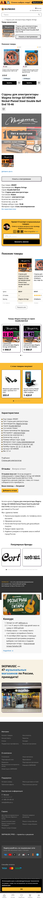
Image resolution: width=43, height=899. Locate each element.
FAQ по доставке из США (30, 782)
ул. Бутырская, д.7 (35, 10)
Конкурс (25, 741)
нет (31, 444)
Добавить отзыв (10, 490)
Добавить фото (7, 171)
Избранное (21, 897)
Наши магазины (27, 757)
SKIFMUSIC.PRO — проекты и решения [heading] (18, 834)
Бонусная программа (29, 744)
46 (30, 446)
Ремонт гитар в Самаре (9, 828)
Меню (38, 897)
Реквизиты (5, 762)
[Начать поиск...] (39, 14)
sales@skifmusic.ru (7, 802)
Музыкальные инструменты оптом (10, 765)
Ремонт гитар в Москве (29, 821)
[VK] (21, 231)
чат (37, 231)
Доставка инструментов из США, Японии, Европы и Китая (10, 817)
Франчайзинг (26, 759)
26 (24, 446)
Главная (4, 897)
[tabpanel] (21, 437)
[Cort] (11, 557)
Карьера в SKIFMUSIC (29, 765)
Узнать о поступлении (28, 37)
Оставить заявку (7, 782)
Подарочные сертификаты (10, 744)
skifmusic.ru (23, 623)
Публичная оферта (8, 784)
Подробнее (7, 651)
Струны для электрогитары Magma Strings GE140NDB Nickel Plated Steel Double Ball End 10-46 (27, 29)
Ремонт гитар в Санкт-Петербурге (9, 824)
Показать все (21, 307)
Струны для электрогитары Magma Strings (21, 20)
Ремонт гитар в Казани (29, 824)
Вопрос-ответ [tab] (19, 468)
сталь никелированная (25, 442)
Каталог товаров (7, 735)
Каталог (13, 897)
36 (27, 446)
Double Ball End (13, 190)
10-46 (23, 440)
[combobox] (21, 14)
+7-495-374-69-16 (8, 799)
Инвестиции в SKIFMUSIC (9, 769)
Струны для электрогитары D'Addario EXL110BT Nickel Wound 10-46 (30, 71)
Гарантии (25, 738)
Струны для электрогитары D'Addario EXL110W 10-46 (10, 70)
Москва (38, 8)
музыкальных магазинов (14, 671)
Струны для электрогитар (12, 460)
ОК (21, 889)
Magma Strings (21, 187)
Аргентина (25, 430)
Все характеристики (9, 209)
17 (22, 446)
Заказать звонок (21, 242)
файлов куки (6, 885)
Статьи (4, 741)
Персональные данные (29, 784)
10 (17, 446)
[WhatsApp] (14, 231)
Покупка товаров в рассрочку (28, 816)
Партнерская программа (30, 762)
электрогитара (19, 433)
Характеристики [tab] (10, 413)
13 (19, 446)
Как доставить (6, 738)
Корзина (30, 897)
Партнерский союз (8, 759)
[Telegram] (18, 231)
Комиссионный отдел (8, 821)
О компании (5, 757)
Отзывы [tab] (6, 468)
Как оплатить (26, 735)
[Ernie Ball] (32, 557)
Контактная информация (12, 791)
